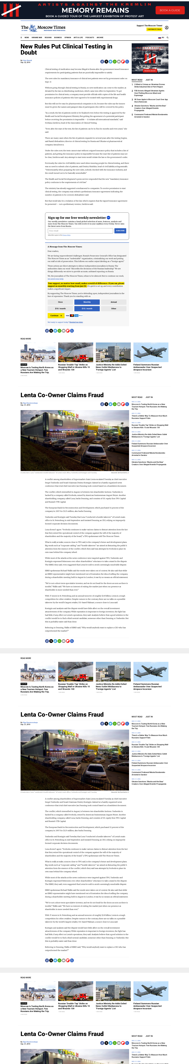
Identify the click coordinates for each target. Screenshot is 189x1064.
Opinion (67, 38)
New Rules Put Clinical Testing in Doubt (66, 49)
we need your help (55, 279)
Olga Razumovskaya (30, 403)
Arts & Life (78, 38)
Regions (48, 38)
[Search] (167, 37)
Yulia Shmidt (27, 60)
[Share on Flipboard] (123, 61)
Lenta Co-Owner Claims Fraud (62, 395)
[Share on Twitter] (106, 61)
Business (58, 38)
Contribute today (154, 29)
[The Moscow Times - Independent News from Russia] (43, 27)
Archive (100, 38)
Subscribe (120, 231)
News (27, 38)
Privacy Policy (66, 235)
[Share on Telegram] (110, 61)
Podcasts (90, 38)
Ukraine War (37, 38)
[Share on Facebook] (102, 61)
